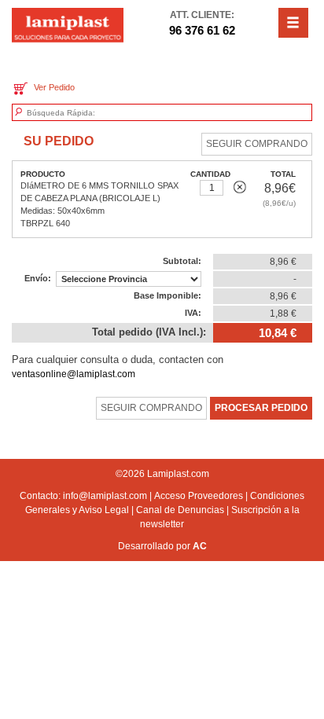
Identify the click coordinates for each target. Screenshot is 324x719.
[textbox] (100, 113)
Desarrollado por (162, 546)
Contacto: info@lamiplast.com (83, 495)
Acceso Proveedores (198, 495)
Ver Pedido (52, 87)
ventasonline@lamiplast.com (73, 374)
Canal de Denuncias (180, 509)
